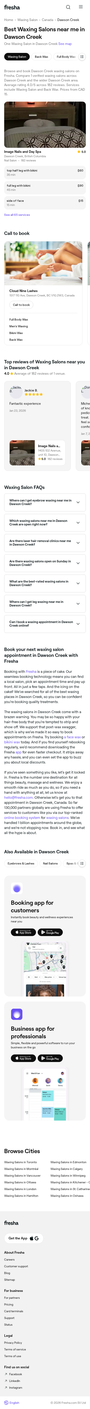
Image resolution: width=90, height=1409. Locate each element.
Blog (7, 1273)
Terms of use (12, 1356)
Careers (9, 1259)
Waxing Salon (27, 20)
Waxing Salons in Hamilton (21, 1195)
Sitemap (9, 1279)
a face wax (72, 737)
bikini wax (12, 742)
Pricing (8, 1304)
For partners (12, 1297)
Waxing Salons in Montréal (21, 1169)
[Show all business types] (82, 863)
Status (8, 1324)
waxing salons (57, 818)
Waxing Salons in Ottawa (20, 1182)
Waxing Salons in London (20, 1189)
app (18, 752)
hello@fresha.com (18, 797)
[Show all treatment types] (82, 56)
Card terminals (13, 1311)
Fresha (31, 671)
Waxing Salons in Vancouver (22, 1175)
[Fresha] (12, 7)
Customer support (16, 1266)
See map (65, 44)
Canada (47, 20)
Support (9, 1318)
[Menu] (81, 7)
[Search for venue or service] (68, 7)
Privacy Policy (13, 1342)
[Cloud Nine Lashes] (43, 293)
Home (8, 20)
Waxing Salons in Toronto (20, 1162)
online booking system (22, 818)
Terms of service (15, 1349)
